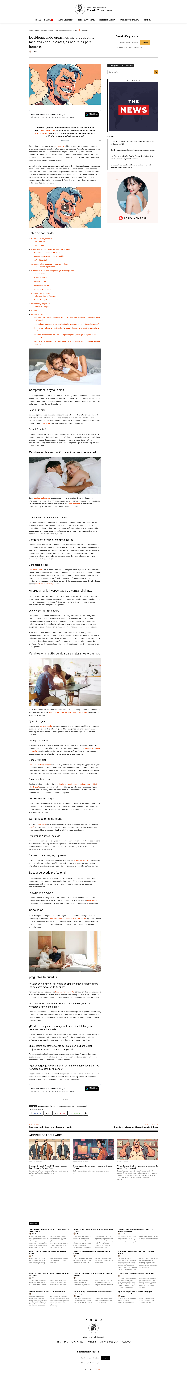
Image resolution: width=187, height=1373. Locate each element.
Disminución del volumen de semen (47, 252)
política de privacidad (136, 47)
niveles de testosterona (42, 133)
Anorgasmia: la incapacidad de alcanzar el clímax (49, 264)
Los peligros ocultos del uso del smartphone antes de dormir (136, 1127)
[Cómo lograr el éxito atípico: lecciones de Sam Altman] (93, 1149)
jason (35, 51)
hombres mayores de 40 (64, 992)
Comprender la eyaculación (41, 239)
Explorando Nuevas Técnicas (45, 296)
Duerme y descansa (41, 285)
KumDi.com (99, 1370)
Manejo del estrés (40, 277)
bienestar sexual (81, 1106)
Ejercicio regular (40, 273)
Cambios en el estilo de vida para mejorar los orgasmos (52, 271)
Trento (75, 1173)
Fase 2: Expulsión (40, 245)
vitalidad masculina (43, 1106)
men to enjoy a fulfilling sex (45, 584)
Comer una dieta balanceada (40, 765)
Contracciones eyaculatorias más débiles (49, 256)
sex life (32, 827)
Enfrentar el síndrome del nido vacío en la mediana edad (47, 1291)
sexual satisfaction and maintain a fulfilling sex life (67, 919)
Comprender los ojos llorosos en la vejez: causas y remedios (50, 1127)
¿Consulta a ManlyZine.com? (93, 1337)
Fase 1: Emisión (39, 242)
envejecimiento (75, 504)
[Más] (85, 1113)
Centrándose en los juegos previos (47, 300)
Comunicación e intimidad (41, 293)
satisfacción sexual (80, 860)
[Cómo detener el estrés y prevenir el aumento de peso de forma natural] (137, 1149)
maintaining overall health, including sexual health (76, 784)
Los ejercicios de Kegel (42, 289)
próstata (46, 423)
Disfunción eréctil (40, 260)
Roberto (79, 1256)
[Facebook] (86, 1320)
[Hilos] (101, 1320)
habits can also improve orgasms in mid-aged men (68, 712)
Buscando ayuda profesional (42, 304)
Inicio (31, 30)
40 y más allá (60, 146)
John (33, 1278)
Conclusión (35, 310)
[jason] (30, 51)
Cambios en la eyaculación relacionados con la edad (51, 249)
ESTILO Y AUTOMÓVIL (35, 1162)
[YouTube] (96, 1320)
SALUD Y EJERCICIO (41, 30)
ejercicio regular (46, 726)
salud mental (92, 900)
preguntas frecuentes (39, 314)
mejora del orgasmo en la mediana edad (62, 1106)
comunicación (40, 824)
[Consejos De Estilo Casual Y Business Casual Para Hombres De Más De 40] (49, 1149)
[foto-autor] (30, 1233)
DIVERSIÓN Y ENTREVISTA (81, 1162)
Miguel (34, 1233)
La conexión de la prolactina (44, 267)
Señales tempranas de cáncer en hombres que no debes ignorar (133, 150)
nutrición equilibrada (47, 130)
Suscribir (145, 42)
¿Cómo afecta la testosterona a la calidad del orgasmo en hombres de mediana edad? (66, 324)
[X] (91, 1320)
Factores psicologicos (42, 307)
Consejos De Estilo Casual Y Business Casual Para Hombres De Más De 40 (48, 1167)
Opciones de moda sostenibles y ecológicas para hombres (135, 1273)
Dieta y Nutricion (40, 281)
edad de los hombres (42, 498)
